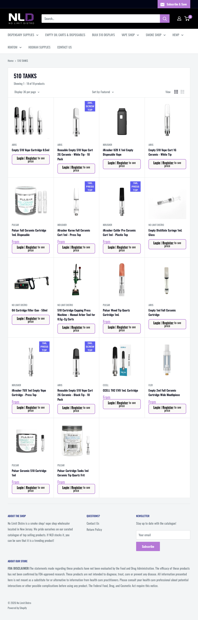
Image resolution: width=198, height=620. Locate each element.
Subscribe (148, 546)
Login (20, 158)
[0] (187, 18)
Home (11, 61)
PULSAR (15, 225)
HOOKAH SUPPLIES (39, 47)
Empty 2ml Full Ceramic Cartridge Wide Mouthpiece (164, 392)
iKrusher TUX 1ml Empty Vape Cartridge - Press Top (29, 392)
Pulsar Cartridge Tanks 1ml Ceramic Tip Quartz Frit (73, 472)
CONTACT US (64, 47)
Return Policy (94, 529)
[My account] (179, 18)
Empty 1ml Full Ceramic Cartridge (162, 312)
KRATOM (12, 47)
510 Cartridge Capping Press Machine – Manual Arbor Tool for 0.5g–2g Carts (76, 314)
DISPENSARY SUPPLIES (21, 34)
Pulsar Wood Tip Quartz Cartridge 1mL (116, 312)
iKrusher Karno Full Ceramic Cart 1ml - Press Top (73, 232)
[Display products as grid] (176, 91)
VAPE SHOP (128, 34)
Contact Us (93, 523)
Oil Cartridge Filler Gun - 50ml (29, 310)
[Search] (165, 18)
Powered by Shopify (17, 608)
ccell (105, 385)
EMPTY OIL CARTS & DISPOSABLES (65, 34)
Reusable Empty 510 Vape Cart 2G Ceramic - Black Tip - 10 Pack (75, 394)
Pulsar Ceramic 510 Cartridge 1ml (29, 472)
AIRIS (14, 145)
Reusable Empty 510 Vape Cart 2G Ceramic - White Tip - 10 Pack (75, 154)
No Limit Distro (156, 225)
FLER (150, 385)
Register (31, 158)
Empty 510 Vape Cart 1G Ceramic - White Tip (162, 152)
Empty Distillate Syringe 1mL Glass (165, 232)
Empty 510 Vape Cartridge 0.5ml (30, 150)
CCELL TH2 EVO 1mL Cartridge (120, 390)
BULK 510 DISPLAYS (103, 34)
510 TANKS (22, 61)
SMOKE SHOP (153, 34)
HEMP (175, 34)
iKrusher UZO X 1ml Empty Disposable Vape (118, 152)
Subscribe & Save (177, 4)
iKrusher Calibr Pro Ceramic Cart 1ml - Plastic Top (119, 232)
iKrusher (107, 145)
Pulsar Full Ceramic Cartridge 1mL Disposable (29, 232)
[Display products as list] (182, 91)
